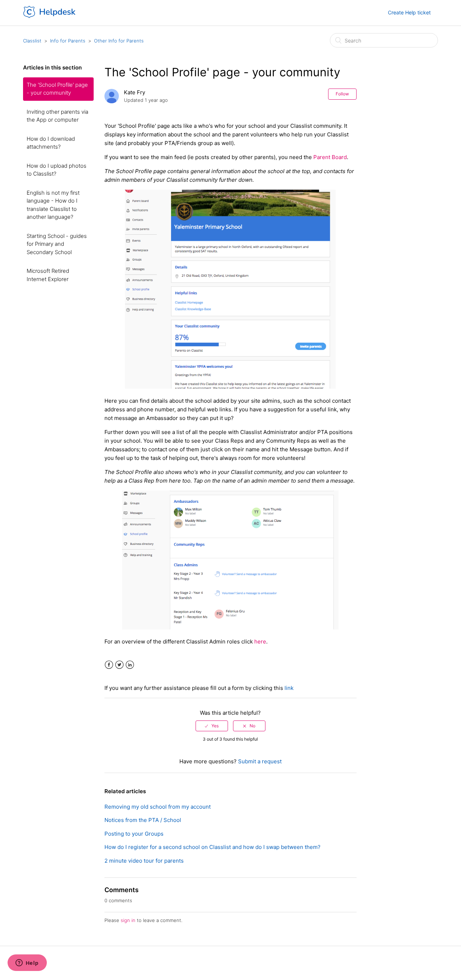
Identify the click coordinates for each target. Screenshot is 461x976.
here (260, 641)
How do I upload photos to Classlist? (56, 169)
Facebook (108, 664)
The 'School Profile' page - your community (57, 88)
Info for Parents (67, 41)
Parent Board (330, 157)
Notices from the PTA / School (142, 820)
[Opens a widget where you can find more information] (27, 963)
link (289, 687)
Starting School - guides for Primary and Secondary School (57, 244)
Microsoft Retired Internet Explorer (48, 275)
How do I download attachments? (51, 142)
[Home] (50, 16)
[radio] (212, 725)
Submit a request (260, 761)
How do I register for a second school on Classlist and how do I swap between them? (212, 847)
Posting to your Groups (134, 833)
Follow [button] (342, 93)
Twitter (119, 664)
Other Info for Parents (119, 41)
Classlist (32, 41)
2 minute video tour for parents (144, 860)
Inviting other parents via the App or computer (57, 115)
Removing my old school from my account (157, 806)
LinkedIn (129, 664)
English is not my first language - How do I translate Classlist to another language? (53, 205)
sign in (128, 920)
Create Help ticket (409, 12)
